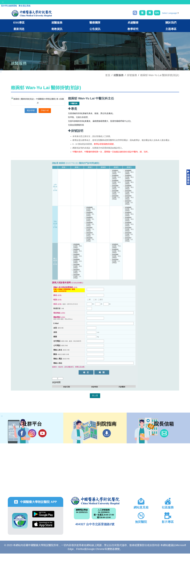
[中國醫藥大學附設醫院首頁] (31, 13)
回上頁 (95, 395)
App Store (43, 526)
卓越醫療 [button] (133, 22)
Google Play (43, 516)
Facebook (22, 433)
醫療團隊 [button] (95, 22)
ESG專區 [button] (19, 22)
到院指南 (107, 433)
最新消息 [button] (19, 28)
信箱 (164, 433)
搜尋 (135, 13)
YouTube (42, 433)
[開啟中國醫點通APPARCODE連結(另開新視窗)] (20, 521)
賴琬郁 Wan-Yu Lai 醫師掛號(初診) (159, 75)
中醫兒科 (74, 103)
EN (157, 12)
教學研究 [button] (133, 28)
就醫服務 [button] (56, 22)
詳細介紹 (45, 110)
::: (3, 2)
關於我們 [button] (170, 22)
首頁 (107, 75)
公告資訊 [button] (95, 28)
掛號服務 (132, 75)
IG (32, 433)
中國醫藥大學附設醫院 (95, 501)
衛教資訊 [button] (56, 28)
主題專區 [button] (170, 28)
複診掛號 (31, 110)
